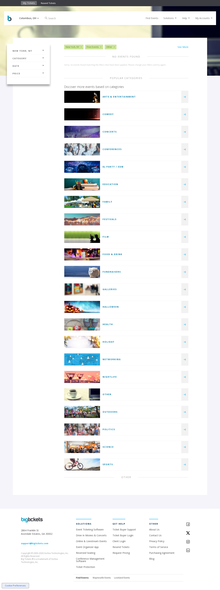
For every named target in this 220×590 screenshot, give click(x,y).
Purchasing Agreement (161, 552)
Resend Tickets (48, 3)
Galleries (110, 289)
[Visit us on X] (192, 533)
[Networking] (82, 359)
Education (110, 184)
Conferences (112, 149)
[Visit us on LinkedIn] (192, 550)
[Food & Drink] (82, 254)
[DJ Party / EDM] (82, 167)
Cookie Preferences (15, 585)
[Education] (82, 184)
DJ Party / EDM (113, 166)
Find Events (152, 18)
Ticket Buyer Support (124, 529)
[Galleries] (82, 289)
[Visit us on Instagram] (192, 542)
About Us (154, 529)
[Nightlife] (82, 377)
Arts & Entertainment (119, 96)
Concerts (110, 131)
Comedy (108, 114)
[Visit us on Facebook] (192, 524)
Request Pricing (121, 552)
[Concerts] (82, 132)
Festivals (110, 219)
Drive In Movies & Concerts (91, 535)
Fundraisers (112, 271)
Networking (112, 359)
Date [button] (16, 66)
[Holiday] (82, 342)
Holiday (108, 341)
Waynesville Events (102, 577)
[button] (29, 18)
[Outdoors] (82, 412)
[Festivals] (82, 219)
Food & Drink (112, 254)
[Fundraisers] (82, 272)
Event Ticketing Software (90, 529)
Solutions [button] (168, 18)
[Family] (82, 202)
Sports (108, 464)
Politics (109, 429)
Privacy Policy (156, 541)
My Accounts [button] (202, 18)
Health (108, 324)
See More (183, 47)
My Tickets (29, 3)
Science (108, 446)
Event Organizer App (87, 547)
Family (107, 201)
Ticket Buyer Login (123, 535)
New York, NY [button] (22, 50)
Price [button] (16, 73)
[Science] (82, 447)
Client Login (119, 541)
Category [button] (20, 58)
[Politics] (82, 429)
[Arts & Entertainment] (82, 97)
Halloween (111, 306)
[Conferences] (82, 149)
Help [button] (185, 18)
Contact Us (155, 535)
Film (106, 236)
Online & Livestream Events (91, 541)
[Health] (82, 324)
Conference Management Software (90, 560)
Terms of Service (158, 547)
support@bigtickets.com (34, 543)
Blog (151, 558)
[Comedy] (82, 114)
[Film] (82, 237)
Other (107, 394)
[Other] (82, 394)
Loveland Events (122, 577)
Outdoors (110, 411)
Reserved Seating (85, 552)
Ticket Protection (85, 567)
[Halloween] (82, 307)
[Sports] (82, 465)
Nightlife (110, 376)
